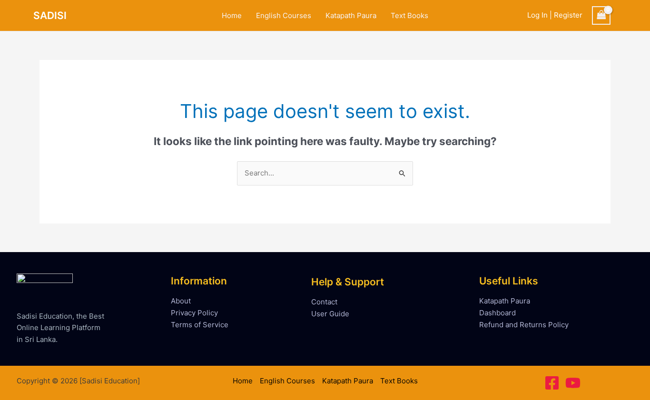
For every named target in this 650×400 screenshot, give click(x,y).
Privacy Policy (194, 312)
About (181, 300)
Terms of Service (199, 324)
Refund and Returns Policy (524, 324)
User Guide (330, 313)
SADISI (50, 15)
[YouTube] (573, 382)
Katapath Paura (350, 15)
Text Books (409, 15)
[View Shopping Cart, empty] (601, 15)
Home (232, 15)
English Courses (283, 15)
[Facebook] (552, 382)
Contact (324, 301)
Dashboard (497, 312)
